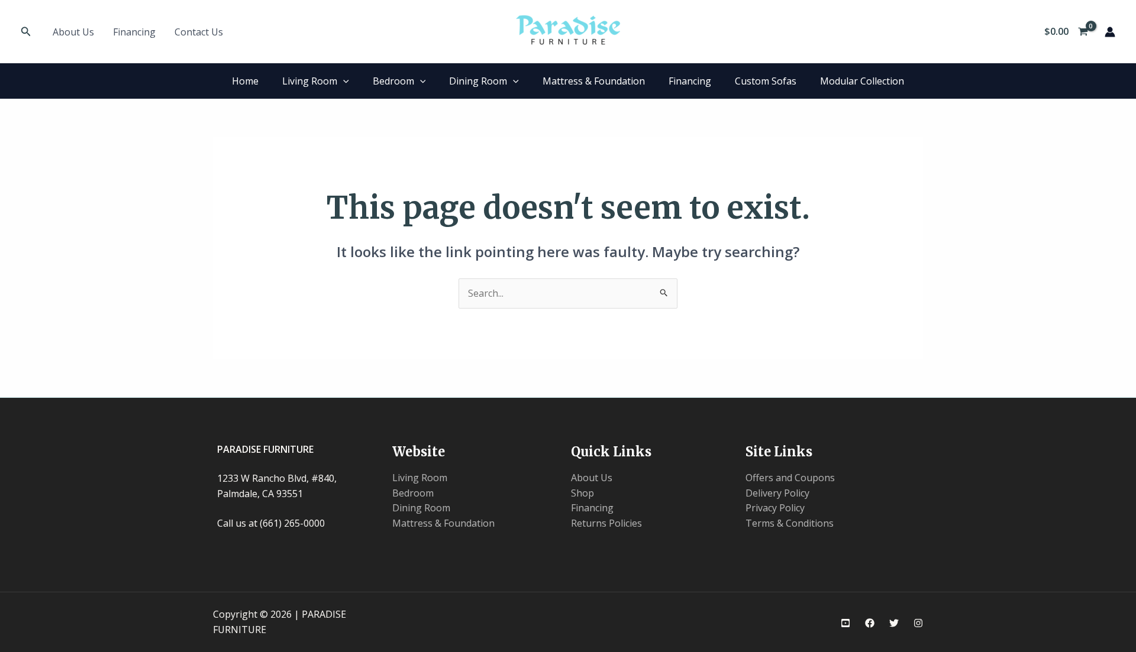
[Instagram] (918, 623)
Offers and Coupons (790, 477)
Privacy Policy (775, 507)
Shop (582, 492)
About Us (73, 31)
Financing (134, 31)
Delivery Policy (777, 492)
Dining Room (478, 80)
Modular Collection (862, 80)
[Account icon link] (1110, 32)
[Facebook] (869, 623)
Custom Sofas (765, 80)
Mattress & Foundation (594, 80)
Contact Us (199, 31)
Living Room (309, 80)
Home (245, 80)
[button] (26, 32)
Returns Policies (606, 523)
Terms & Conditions (790, 523)
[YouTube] (845, 623)
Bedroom (393, 80)
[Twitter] (894, 623)
